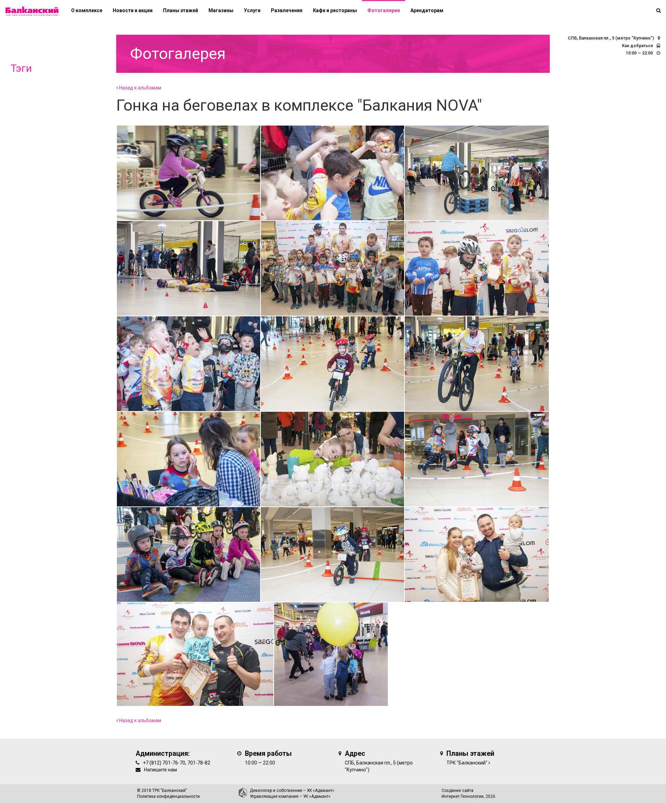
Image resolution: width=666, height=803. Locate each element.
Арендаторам (426, 10)
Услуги (252, 10)
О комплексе (86, 10)
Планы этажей (180, 10)
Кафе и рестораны (335, 10)
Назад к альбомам (140, 88)
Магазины (220, 10)
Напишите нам (160, 769)
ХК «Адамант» (320, 790)
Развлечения (286, 10)
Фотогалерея (383, 10)
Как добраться (637, 45)
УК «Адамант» (317, 796)
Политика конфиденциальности (168, 796)
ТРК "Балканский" (466, 763)
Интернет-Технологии (463, 796)
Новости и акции (133, 10)
